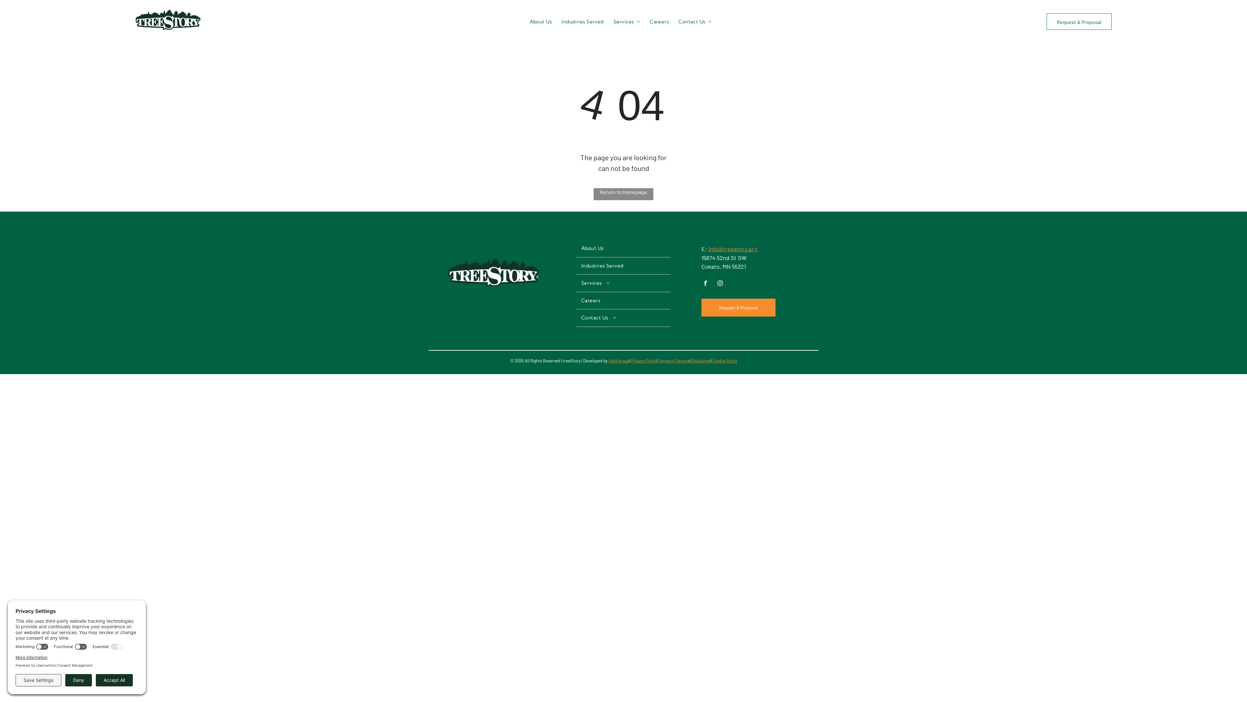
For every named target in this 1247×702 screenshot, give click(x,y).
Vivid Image (619, 360)
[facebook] (705, 284)
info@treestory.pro (733, 249)
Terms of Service (674, 360)
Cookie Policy (724, 360)
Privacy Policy (644, 360)
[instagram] (720, 284)
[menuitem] (541, 22)
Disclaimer (701, 360)
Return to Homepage (623, 192)
